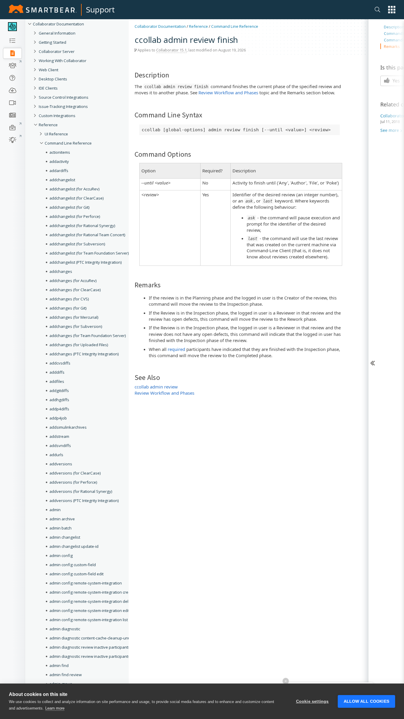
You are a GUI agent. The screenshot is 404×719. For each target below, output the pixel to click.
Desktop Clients (53, 79)
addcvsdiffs (59, 363)
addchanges (60, 271)
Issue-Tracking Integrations (63, 106)
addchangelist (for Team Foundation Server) (89, 253)
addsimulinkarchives (68, 427)
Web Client (48, 69)
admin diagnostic (64, 628)
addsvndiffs (60, 445)
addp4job (58, 418)
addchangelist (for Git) (69, 207)
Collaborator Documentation (58, 24)
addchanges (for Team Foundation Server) (87, 335)
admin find (59, 665)
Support (100, 9)
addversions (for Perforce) (73, 482)
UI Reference (56, 134)
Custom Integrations (57, 115)
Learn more (54, 708)
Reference (48, 124)
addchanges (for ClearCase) (75, 289)
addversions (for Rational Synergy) (80, 491)
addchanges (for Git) (68, 308)
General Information (57, 33)
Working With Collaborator (62, 60)
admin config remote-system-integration (85, 583)
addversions (60, 464)
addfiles (56, 381)
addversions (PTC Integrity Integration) (84, 500)
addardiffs (58, 170)
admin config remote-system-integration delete (91, 601)
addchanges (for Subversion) (75, 326)
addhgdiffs (59, 399)
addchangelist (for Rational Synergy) (82, 225)
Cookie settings (312, 701)
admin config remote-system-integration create (91, 592)
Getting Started (52, 42)
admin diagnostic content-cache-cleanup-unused (93, 638)
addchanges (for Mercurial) (73, 317)
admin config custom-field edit (76, 574)
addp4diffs (59, 409)
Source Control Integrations (63, 97)
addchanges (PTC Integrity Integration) (84, 354)
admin (55, 509)
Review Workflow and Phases (228, 92)
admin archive (62, 519)
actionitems (59, 152)
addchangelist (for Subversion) (77, 244)
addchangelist (62, 179)
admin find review (65, 674)
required (176, 349)
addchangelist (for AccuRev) (74, 189)
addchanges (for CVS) (69, 299)
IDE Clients (48, 88)
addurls (56, 454)
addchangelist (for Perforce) (74, 216)
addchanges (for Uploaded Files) (78, 344)
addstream (59, 436)
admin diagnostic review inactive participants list (92, 656)
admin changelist (64, 537)
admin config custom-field (72, 564)
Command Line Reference (68, 143)
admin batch (60, 528)
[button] (391, 9)
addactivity (59, 161)
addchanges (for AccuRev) (73, 280)
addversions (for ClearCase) (75, 473)
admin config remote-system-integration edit (89, 610)
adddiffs (56, 372)
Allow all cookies (366, 701)
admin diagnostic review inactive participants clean (95, 647)
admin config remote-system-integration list (88, 619)
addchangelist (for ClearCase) (76, 198)
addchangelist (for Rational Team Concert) (87, 234)
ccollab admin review (156, 387)
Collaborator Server (57, 51)
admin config (61, 555)
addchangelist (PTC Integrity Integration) (85, 262)
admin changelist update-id (73, 546)
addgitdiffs (59, 390)
